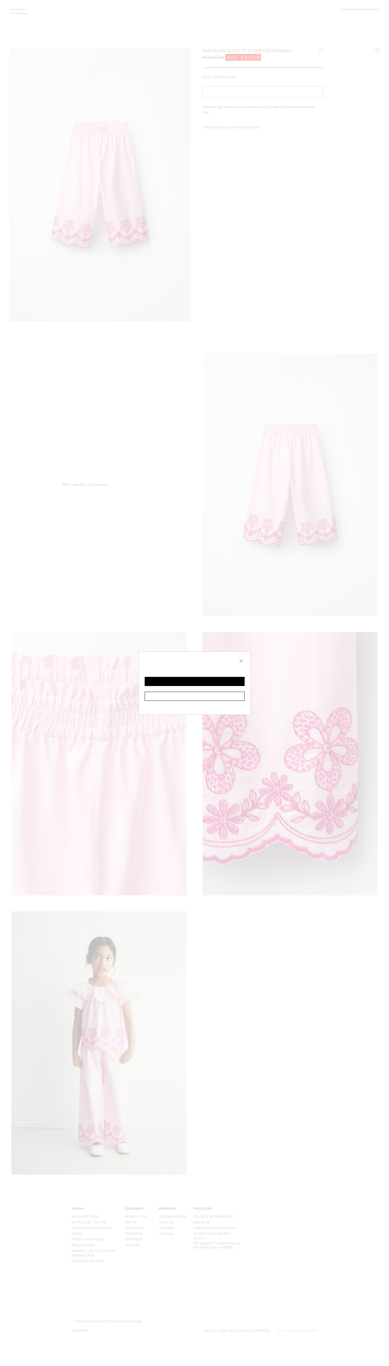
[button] (195, 681)
